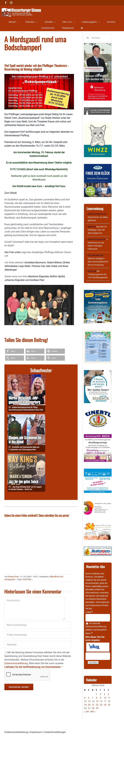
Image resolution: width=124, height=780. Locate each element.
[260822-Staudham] (26, 455)
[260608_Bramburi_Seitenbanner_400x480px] (98, 331)
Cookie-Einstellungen (55, 732)
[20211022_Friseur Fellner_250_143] (98, 501)
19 (85, 704)
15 (97, 701)
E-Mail (89, 612)
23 (101, 704)
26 (85, 708)
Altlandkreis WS (56, 576)
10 (105, 698)
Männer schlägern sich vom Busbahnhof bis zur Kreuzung (98, 261)
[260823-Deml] (26, 415)
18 (109, 701)
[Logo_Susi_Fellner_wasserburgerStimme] (98, 470)
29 (97, 708)
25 (109, 704)
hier (90, 608)
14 (93, 701)
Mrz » (93, 711)
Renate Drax (13, 576)
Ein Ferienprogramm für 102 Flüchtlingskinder (98, 274)
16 (101, 701)
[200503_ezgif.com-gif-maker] (98, 371)
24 (105, 704)
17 (105, 701)
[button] (81, 28)
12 (85, 701)
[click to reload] (97, 647)
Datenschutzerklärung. (16, 663)
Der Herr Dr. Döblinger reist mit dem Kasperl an (97, 229)
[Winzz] (98, 123)
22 (97, 704)
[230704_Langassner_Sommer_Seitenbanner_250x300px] (98, 291)
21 (93, 704)
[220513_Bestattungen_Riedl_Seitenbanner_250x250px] (98, 435)
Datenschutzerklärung (95, 626)
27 (89, 708)
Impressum (36, 732)
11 (109, 698)
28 (93, 708)
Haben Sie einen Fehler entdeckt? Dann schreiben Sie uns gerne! (36, 515)
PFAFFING (26, 579)
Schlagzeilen (9, 579)
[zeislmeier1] (98, 548)
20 (89, 704)
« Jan (86, 711)
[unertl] (98, 411)
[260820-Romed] (26, 376)
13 (89, 701)
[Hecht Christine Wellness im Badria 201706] (98, 523)
